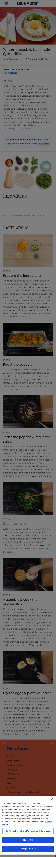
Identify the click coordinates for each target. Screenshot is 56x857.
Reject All (28, 840)
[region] (28, 825)
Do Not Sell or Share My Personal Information (28, 831)
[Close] (51, 799)
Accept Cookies (28, 849)
